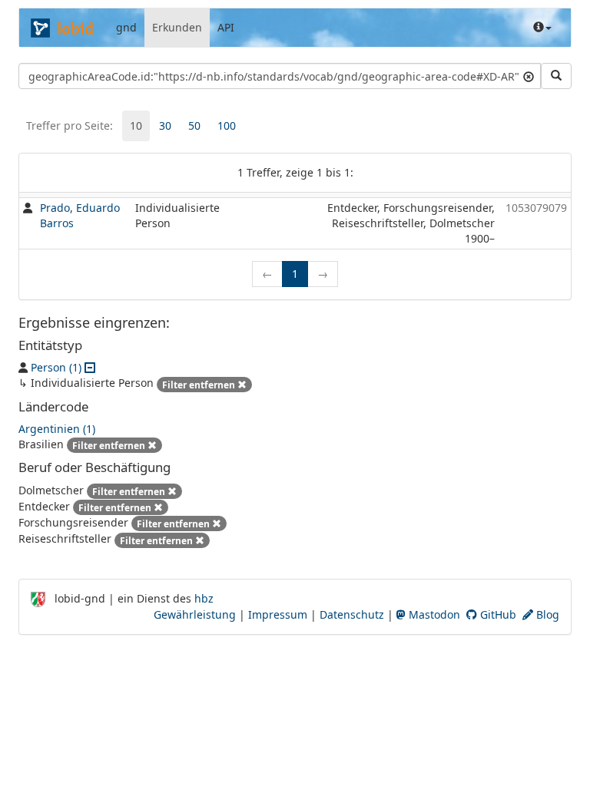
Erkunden (177, 27)
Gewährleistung (195, 614)
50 (194, 125)
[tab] (136, 126)
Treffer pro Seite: (69, 125)
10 (136, 125)
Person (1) (56, 367)
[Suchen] (556, 76)
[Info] (542, 27)
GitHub (496, 614)
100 (226, 125)
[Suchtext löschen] (528, 76)
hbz (204, 598)
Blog (546, 614)
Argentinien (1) (56, 428)
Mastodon (433, 614)
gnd (126, 27)
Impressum (277, 614)
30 (165, 125)
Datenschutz (352, 614)
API (225, 27)
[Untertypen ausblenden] (90, 367)
